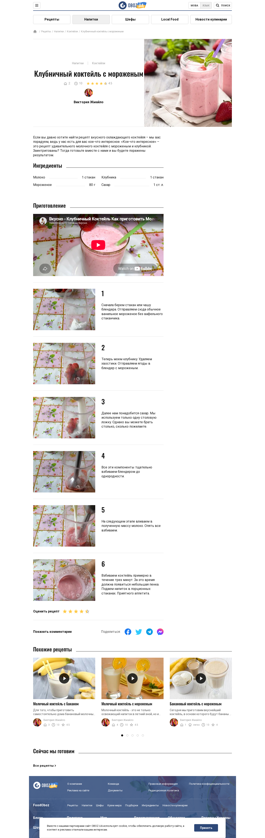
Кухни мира (114, 805)
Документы (115, 790)
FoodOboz (41, 805)
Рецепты (52, 19)
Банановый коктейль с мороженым (196, 703)
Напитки (91, 19)
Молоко (39, 177)
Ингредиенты (150, 805)
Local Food (169, 19)
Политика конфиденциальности (209, 783)
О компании (74, 783)
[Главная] (35, 32)
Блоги (38, 818)
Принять (206, 828)
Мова (194, 5)
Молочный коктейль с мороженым (126, 703)
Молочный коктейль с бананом (56, 703)
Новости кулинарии (211, 19)
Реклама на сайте (78, 790)
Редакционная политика (163, 790)
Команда (113, 783)
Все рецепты (43, 766)
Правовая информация (163, 783)
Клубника (108, 177)
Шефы (130, 19)
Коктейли (72, 31)
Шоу (36, 828)
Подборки (131, 805)
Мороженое (42, 185)
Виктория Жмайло (54, 720)
